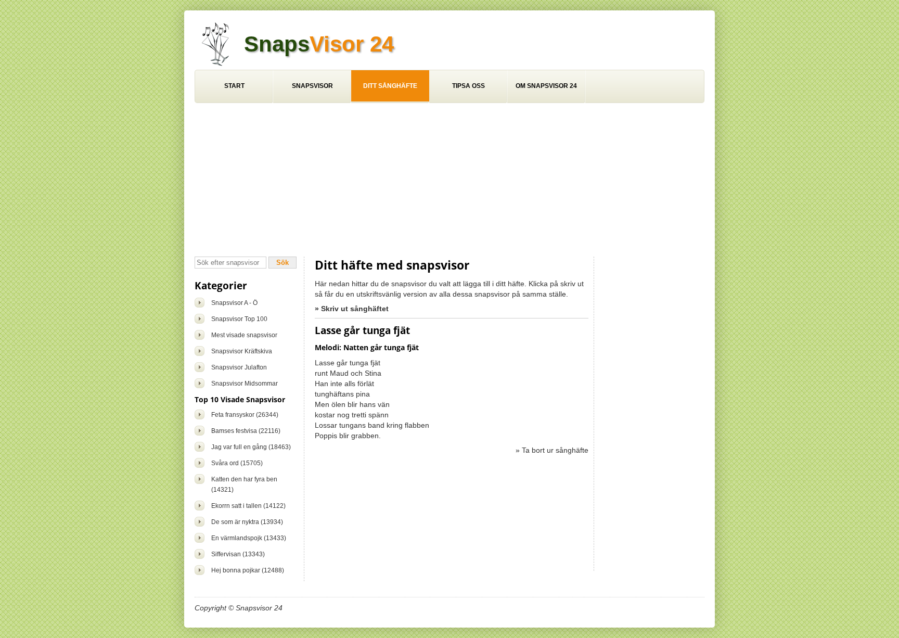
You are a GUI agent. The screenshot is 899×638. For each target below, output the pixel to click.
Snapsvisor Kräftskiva (241, 351)
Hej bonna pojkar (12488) (247, 570)
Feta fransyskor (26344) (244, 414)
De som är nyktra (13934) (247, 522)
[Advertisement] (449, 181)
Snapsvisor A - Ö (234, 303)
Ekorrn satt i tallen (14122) (248, 505)
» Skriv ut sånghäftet (352, 308)
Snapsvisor (312, 86)
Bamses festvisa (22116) (245, 431)
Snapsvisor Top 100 (239, 319)
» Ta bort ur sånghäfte (552, 450)
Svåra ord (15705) (237, 463)
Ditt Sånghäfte (390, 86)
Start (234, 86)
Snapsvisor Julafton (239, 367)
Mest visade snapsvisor (244, 335)
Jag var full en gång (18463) (251, 447)
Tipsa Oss (468, 86)
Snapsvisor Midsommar (244, 383)
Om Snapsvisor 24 (546, 86)
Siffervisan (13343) (238, 554)
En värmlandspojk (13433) (248, 538)
